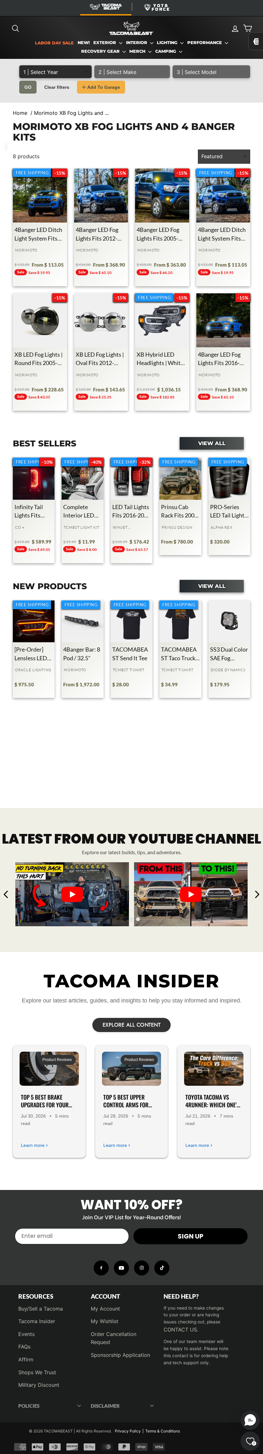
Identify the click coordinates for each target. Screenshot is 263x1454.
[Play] (72, 894)
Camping (166, 51)
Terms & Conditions (162, 1431)
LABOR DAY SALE (54, 43)
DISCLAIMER (105, 1406)
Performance (205, 42)
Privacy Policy (128, 1431)
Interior (137, 42)
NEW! (84, 42)
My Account (105, 1308)
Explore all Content (132, 1025)
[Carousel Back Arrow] (6, 894)
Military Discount (38, 1385)
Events (26, 1334)
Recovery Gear (101, 51)
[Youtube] (121, 1268)
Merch (138, 51)
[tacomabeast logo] (131, 28)
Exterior (105, 42)
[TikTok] (161, 1268)
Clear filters (56, 87)
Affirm (25, 1359)
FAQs (24, 1346)
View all (211, 443)
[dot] (125, 919)
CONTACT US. (181, 1329)
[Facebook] (101, 1268)
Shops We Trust (37, 1372)
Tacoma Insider (36, 1321)
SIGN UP (190, 1236)
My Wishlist (104, 1321)
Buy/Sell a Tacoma (40, 1308)
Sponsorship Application (120, 1355)
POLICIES (28, 1406)
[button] (250, 1420)
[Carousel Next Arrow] (257, 894)
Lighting (168, 42)
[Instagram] (141, 1268)
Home (20, 113)
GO (27, 87)
